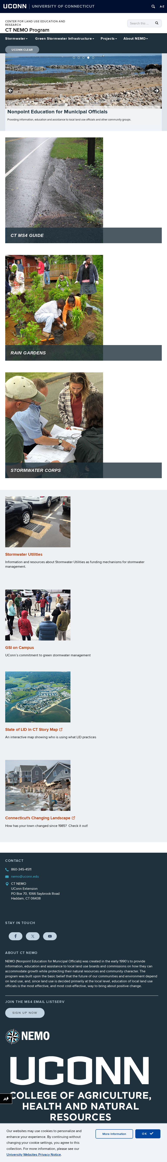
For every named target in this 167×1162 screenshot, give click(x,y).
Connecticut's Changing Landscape (37, 818)
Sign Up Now (24, 1013)
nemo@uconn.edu (25, 876)
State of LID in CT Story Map (31, 729)
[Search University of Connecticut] (153, 6)
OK (145, 1134)
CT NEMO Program (27, 30)
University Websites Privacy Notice (34, 1154)
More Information (114, 1134)
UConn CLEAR (22, 50)
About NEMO (135, 38)
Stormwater (15, 38)
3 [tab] (83, 58)
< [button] (10, 91)
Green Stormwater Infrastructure (63, 38)
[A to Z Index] (162, 6)
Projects (108, 38)
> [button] (156, 91)
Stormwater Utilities (23, 554)
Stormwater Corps (36, 470)
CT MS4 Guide (27, 235)
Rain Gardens (28, 352)
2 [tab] (79, 58)
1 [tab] (74, 58)
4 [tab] (88, 58)
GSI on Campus (19, 647)
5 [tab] (93, 58)
